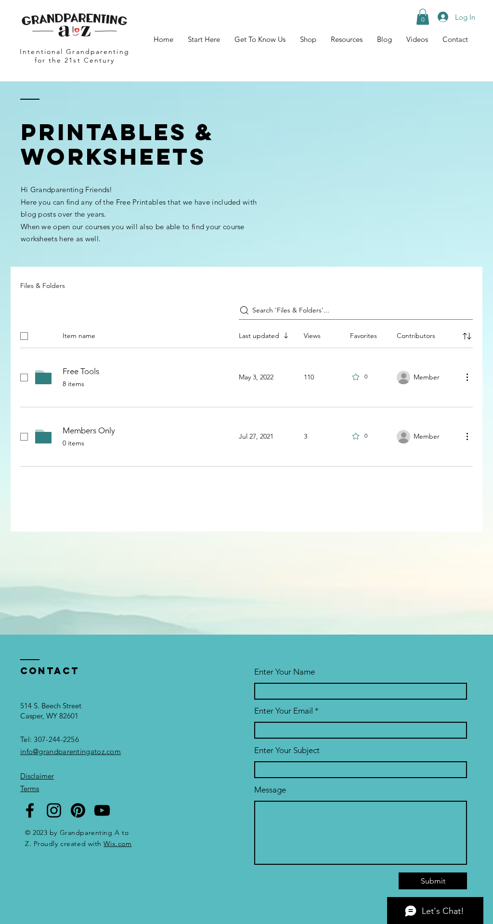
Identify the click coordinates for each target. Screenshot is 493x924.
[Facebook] (29, 810)
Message (270, 790)
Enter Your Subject (287, 750)
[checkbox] (24, 336)
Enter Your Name (284, 672)
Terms (29, 788)
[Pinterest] (78, 810)
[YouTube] (102, 810)
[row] (246, 334)
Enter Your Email (283, 711)
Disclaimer (37, 776)
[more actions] (467, 377)
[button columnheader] (467, 336)
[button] (347, 39)
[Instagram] (54, 810)
